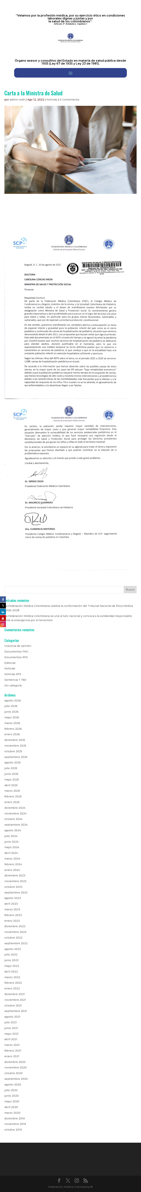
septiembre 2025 (15, 757)
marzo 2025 (12, 790)
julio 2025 (10, 768)
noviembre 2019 (15, 1124)
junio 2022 (11, 960)
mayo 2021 (11, 1033)
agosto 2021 (12, 1016)
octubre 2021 (13, 1005)
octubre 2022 (13, 937)
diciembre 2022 (14, 926)
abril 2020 (11, 1107)
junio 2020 (11, 1095)
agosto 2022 (12, 949)
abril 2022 (11, 971)
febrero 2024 (13, 864)
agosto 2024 (12, 830)
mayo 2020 (11, 1101)
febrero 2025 (13, 796)
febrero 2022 (13, 982)
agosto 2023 (12, 898)
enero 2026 (12, 734)
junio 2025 (11, 774)
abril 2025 (11, 785)
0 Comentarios (69, 99)
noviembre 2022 (15, 932)
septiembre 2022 (16, 943)
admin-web (17, 99)
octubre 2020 (13, 1073)
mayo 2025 (11, 779)
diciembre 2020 (15, 1062)
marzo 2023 (12, 909)
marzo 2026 (12, 723)
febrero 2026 (13, 728)
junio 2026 (11, 711)
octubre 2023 (13, 886)
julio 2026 (10, 706)
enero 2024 (12, 870)
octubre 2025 (13, 751)
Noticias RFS (12, 674)
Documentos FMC (16, 651)
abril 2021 (10, 1039)
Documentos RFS (16, 657)
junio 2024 (11, 841)
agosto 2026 (12, 700)
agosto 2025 (12, 762)
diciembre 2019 (14, 1118)
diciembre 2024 (14, 807)
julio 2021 (10, 1022)
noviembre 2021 (15, 999)
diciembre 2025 (14, 740)
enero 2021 (11, 1056)
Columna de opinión (17, 646)
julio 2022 (10, 954)
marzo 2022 (12, 977)
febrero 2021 (12, 1050)
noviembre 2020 (15, 1067)
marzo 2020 (12, 1112)
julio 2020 (11, 1090)
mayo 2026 (11, 717)
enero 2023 (12, 920)
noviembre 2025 (15, 745)
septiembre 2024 (16, 824)
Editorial (9, 663)
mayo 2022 (11, 966)
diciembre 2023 (14, 875)
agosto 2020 (12, 1084)
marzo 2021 (12, 1045)
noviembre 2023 (15, 881)
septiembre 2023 (16, 892)
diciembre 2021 (14, 994)
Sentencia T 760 (15, 679)
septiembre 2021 (15, 1011)
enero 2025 (12, 802)
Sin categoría (13, 685)
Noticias (51, 99)
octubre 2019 (13, 1129)
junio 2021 (11, 1028)
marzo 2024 (12, 858)
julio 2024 (10, 836)
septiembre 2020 (16, 1079)
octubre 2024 (13, 819)
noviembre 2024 (15, 813)
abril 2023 (11, 903)
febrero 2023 (13, 915)
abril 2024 (11, 853)
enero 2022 (12, 988)
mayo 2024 (11, 847)
